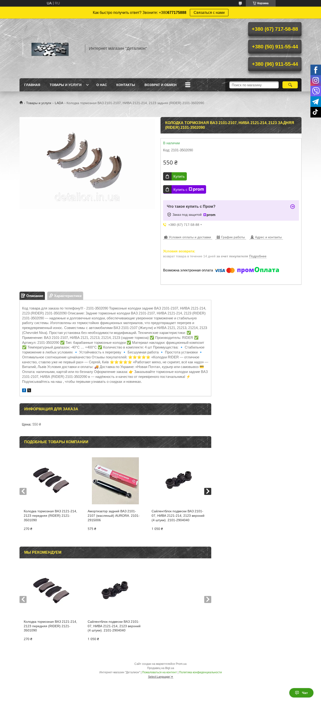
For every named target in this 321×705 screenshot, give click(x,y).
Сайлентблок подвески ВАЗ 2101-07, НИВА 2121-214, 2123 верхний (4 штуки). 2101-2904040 (178, 515)
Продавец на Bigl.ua (160, 668)
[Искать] (290, 84)
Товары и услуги (66, 85)
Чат (305, 693)
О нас (101, 85)
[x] (29, 391)
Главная (32, 85)
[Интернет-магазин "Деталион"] (50, 48)
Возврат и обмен (160, 85)
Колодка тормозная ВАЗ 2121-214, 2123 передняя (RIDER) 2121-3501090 (50, 515)
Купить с (180, 190)
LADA (59, 103)
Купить (179, 176)
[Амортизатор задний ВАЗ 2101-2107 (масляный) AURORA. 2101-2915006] (115, 480)
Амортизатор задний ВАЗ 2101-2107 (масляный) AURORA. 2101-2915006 (114, 515)
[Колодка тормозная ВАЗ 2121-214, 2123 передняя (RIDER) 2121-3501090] (51, 480)
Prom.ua (181, 664)
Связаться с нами (209, 13)
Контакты (125, 85)
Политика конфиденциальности (200, 672)
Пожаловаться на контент (159, 672)
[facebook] (24, 391)
